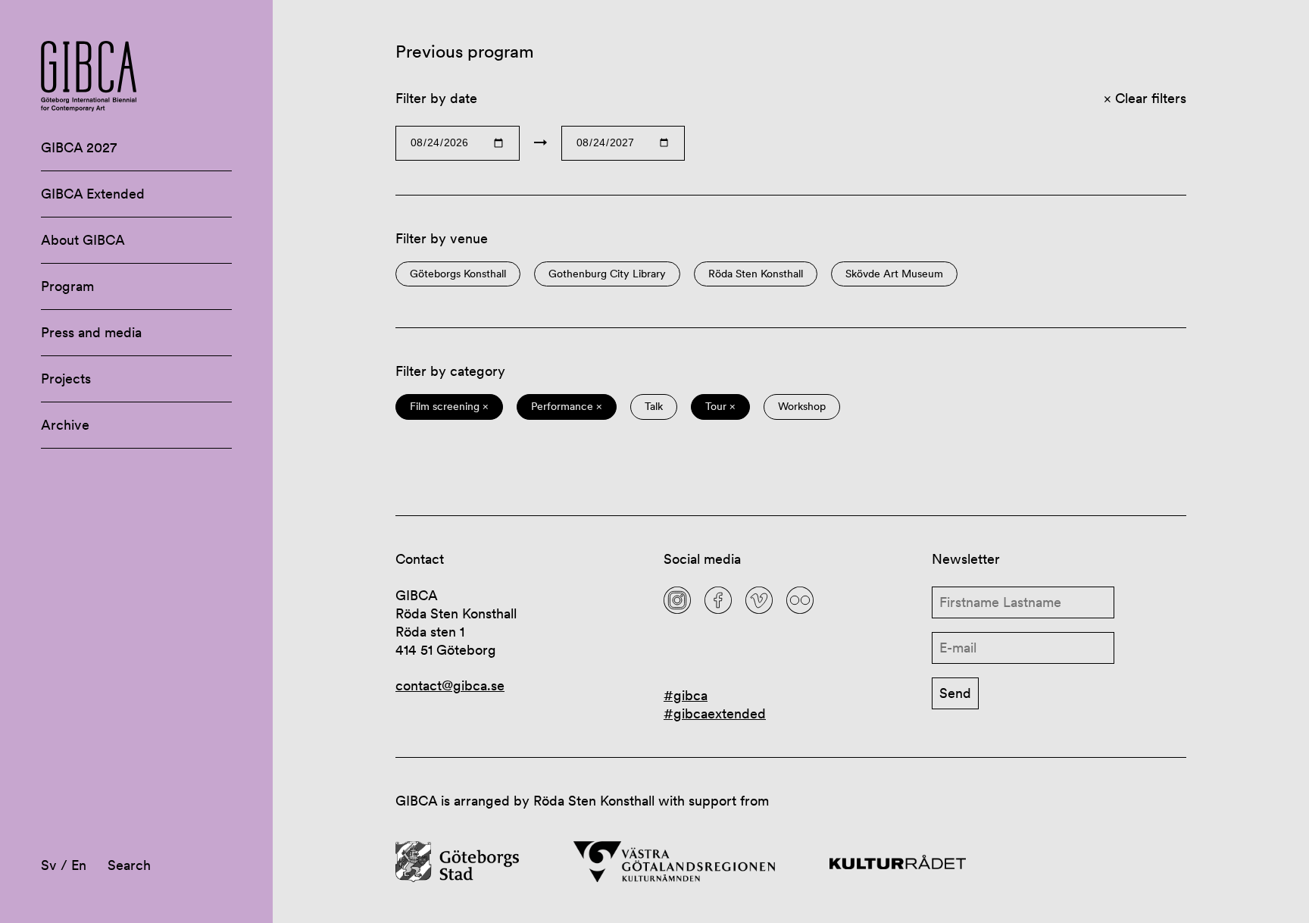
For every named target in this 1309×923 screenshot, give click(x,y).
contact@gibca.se (450, 685)
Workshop (802, 406)
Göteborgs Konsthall (458, 274)
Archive (65, 424)
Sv (49, 865)
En (78, 865)
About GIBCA (83, 240)
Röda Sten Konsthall (755, 274)
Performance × (566, 406)
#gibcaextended (715, 713)
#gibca (686, 695)
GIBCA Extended (93, 193)
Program (67, 286)
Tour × (720, 406)
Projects (66, 378)
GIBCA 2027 (79, 147)
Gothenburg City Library (607, 274)
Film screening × (449, 406)
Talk (654, 406)
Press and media (91, 332)
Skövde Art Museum (894, 274)
